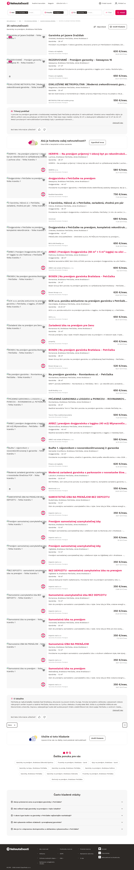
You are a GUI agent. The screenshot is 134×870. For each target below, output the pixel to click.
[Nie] (44, 130)
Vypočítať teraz (97, 142)
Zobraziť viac (118, 123)
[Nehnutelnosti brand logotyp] (18, 3)
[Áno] (39, 130)
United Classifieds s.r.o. (23, 867)
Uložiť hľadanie (119, 27)
